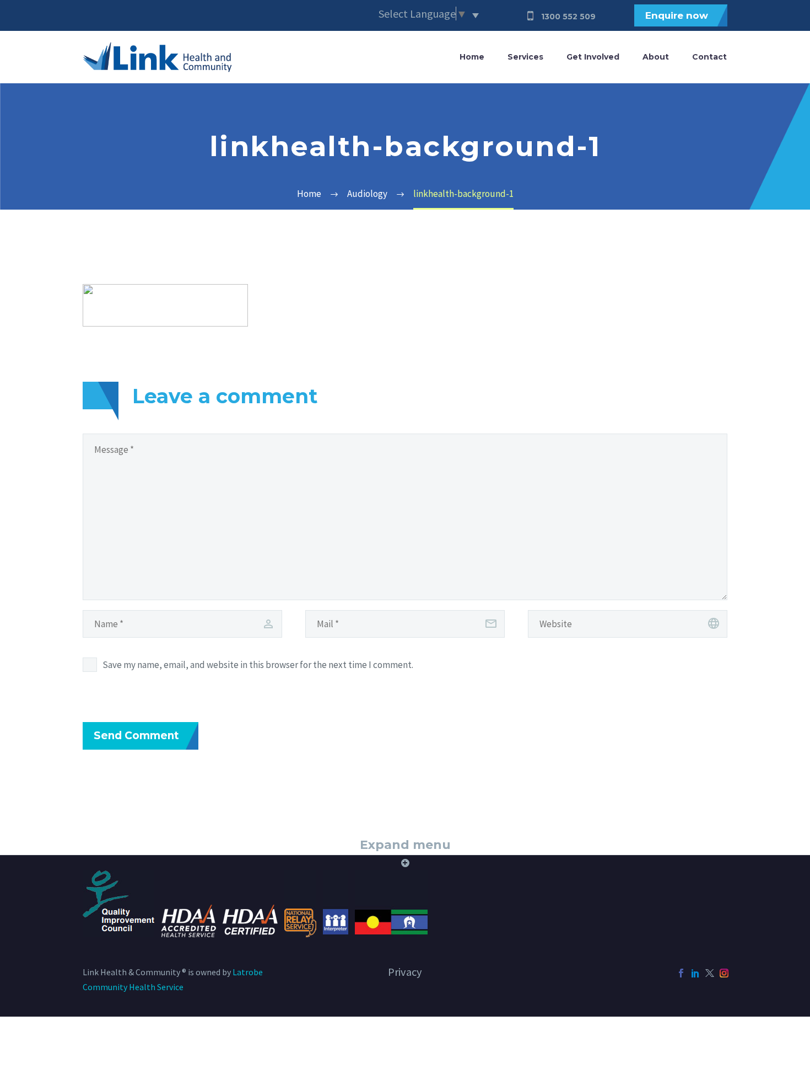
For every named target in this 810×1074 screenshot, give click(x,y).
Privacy (405, 972)
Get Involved (592, 57)
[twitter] (709, 973)
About (655, 57)
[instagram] (724, 973)
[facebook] (681, 973)
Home (472, 57)
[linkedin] (695, 973)
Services (525, 57)
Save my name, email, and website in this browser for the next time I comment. (257, 665)
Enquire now (676, 15)
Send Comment (136, 735)
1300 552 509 (568, 17)
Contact (709, 57)
